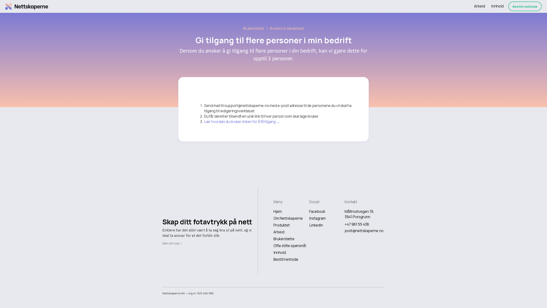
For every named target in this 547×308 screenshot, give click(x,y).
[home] (26, 6)
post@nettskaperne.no (364, 230)
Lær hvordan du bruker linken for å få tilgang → (242, 121)
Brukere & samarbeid (287, 28)
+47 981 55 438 (357, 224)
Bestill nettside (525, 6)
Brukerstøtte (253, 28)
